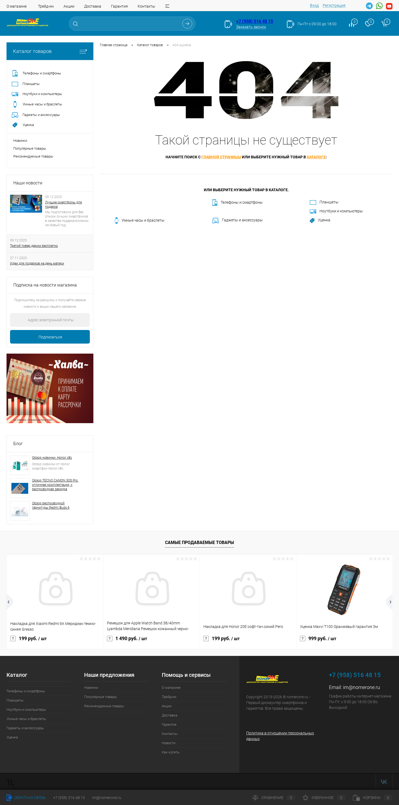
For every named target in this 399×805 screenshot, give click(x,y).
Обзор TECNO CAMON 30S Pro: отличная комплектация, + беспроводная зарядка (55, 485)
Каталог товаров (32, 51)
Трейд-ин (46, 6)
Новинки (20, 141)
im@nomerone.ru (361, 687)
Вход (314, 5)
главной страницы (221, 157)
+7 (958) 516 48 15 (254, 21)
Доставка (92, 6)
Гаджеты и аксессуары (242, 220)
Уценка (324, 220)
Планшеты (328, 202)
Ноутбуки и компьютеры (341, 211)
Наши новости (27, 182)
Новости (168, 743)
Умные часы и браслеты (143, 220)
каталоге (316, 157)
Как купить (170, 752)
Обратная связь (29, 797)
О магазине (17, 6)
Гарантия (119, 6)
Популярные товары (29, 148)
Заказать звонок (251, 27)
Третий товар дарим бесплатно (34, 246)
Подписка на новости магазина (45, 285)
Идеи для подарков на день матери (37, 263)
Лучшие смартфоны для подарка (63, 204)
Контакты (146, 6)
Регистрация (334, 5)
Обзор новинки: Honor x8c (52, 458)
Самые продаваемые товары (199, 542)
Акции (69, 6)
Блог (18, 443)
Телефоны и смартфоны (242, 202)
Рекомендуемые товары (33, 156)
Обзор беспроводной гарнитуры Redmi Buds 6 (50, 505)
